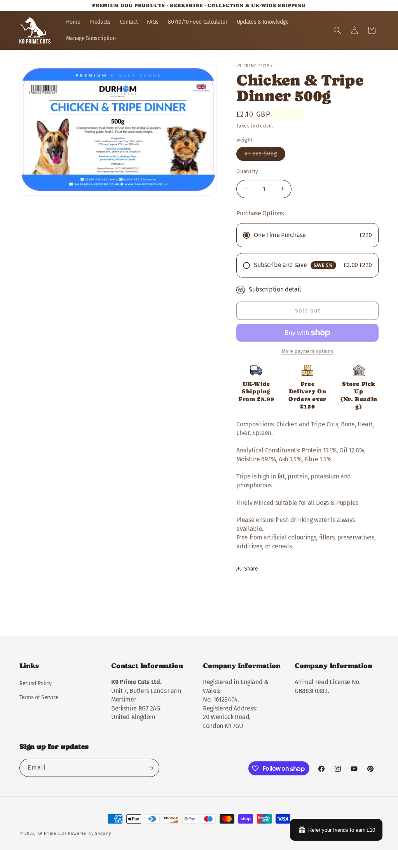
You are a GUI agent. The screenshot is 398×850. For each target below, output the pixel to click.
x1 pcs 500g (264, 155)
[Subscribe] (150, 768)
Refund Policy (35, 683)
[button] (337, 30)
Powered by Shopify (89, 833)
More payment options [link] (307, 351)
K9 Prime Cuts (52, 833)
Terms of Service (39, 697)
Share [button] (251, 569)
